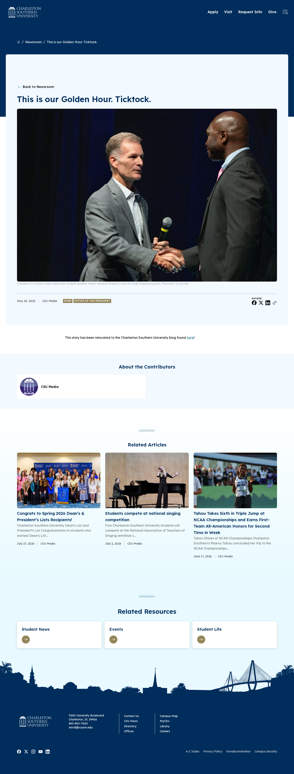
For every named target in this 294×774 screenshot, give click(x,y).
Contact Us (131, 716)
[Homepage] (25, 12)
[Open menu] (285, 12)
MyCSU (164, 721)
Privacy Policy (212, 751)
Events (116, 629)
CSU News (131, 721)
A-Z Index (192, 751)
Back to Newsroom (38, 87)
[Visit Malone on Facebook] (19, 751)
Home (67, 301)
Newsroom (33, 42)
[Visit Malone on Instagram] (33, 751)
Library (164, 726)
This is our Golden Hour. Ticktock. (72, 42)
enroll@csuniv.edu (81, 727)
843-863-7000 (78, 723)
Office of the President (92, 301)
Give (272, 12)
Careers (165, 731)
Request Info (250, 12)
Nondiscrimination (238, 751)
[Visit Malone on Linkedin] (48, 751)
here (190, 338)
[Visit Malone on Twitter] (26, 751)
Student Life (209, 629)
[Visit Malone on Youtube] (40, 751)
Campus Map (169, 716)
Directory (130, 726)
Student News (36, 629)
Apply (213, 12)
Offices (129, 731)
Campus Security (266, 751)
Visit (228, 12)
